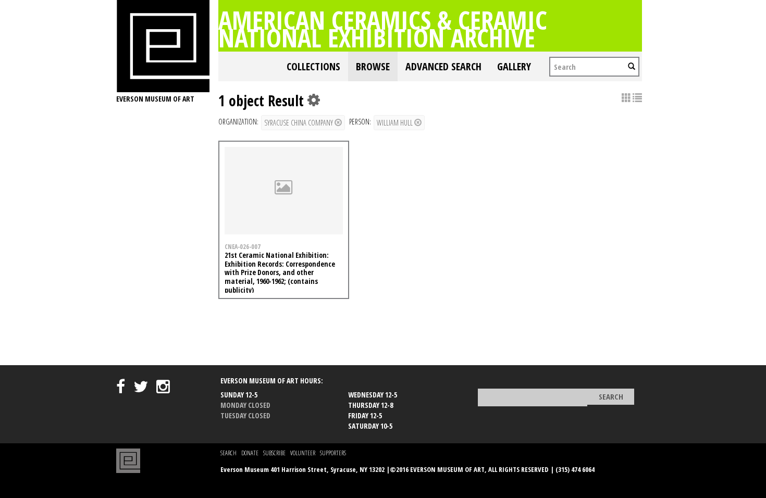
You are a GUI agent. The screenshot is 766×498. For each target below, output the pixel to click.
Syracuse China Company (299, 123)
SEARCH (228, 453)
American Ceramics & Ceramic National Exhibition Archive (382, 29)
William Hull (395, 123)
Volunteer (302, 453)
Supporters (333, 453)
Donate (249, 453)
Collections (313, 66)
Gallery (514, 66)
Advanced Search (443, 66)
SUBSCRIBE (274, 453)
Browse (373, 66)
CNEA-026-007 (243, 246)
